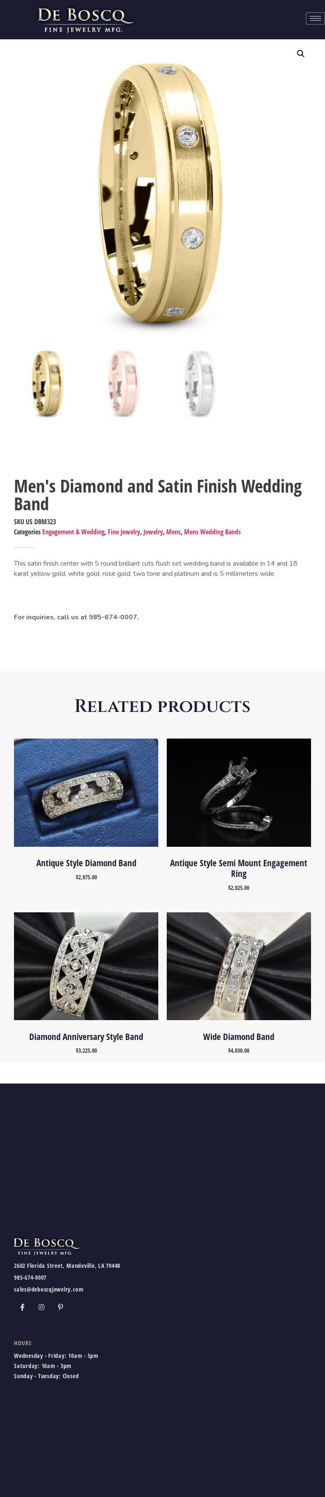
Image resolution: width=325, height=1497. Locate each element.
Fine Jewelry (124, 531)
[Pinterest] (60, 1306)
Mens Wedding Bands (212, 531)
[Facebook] (22, 1306)
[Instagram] (41, 1306)
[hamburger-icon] (315, 18)
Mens (173, 531)
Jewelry (153, 531)
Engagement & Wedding (73, 531)
